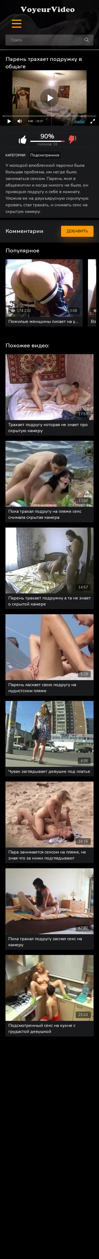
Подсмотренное (45, 155)
